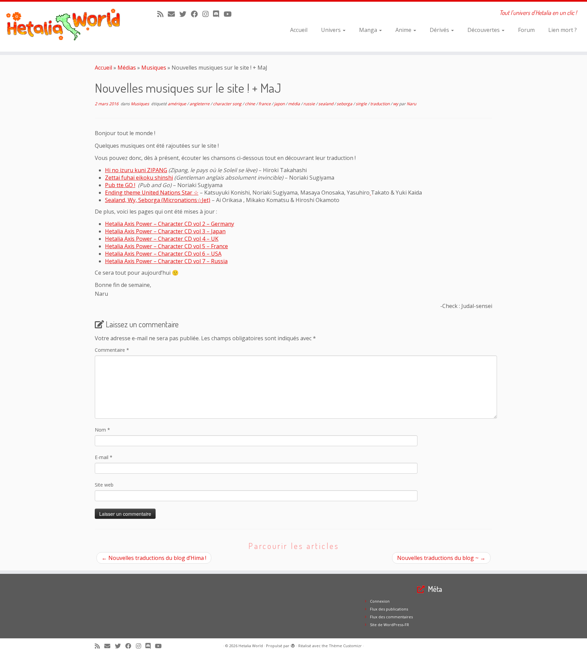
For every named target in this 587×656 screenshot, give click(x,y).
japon (280, 104)
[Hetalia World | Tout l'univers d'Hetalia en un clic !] (68, 26)
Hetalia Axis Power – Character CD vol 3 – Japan (165, 231)
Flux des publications (389, 609)
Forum (526, 30)
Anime (404, 30)
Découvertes (484, 30)
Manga (368, 30)
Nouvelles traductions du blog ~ (441, 558)
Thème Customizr (345, 645)
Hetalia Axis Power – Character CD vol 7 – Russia (166, 261)
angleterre (200, 104)
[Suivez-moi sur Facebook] (196, 14)
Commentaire (112, 350)
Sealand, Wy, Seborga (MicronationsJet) (157, 200)
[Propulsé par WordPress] (292, 644)
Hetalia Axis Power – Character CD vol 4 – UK (161, 238)
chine (250, 104)
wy (396, 104)
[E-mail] (173, 14)
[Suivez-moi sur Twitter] (185, 14)
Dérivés (440, 30)
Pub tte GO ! (120, 185)
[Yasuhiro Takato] (370, 192)
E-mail (103, 457)
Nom (102, 429)
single (362, 104)
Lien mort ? (562, 30)
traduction (380, 104)
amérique (177, 104)
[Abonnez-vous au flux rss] (162, 14)
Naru (411, 104)
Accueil (298, 30)
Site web (104, 484)
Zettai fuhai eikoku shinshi (139, 177)
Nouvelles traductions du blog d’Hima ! (154, 558)
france (265, 104)
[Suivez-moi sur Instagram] (207, 14)
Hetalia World (250, 645)
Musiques (153, 67)
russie (309, 104)
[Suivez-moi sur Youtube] (230, 14)
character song (228, 104)
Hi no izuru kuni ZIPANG (136, 170)
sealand (326, 104)
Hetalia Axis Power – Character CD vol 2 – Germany (169, 223)
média (294, 104)
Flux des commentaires (391, 616)
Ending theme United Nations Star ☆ (151, 192)
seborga (345, 104)
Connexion (380, 601)
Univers (331, 30)
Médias (127, 67)
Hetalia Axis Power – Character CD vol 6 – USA (163, 253)
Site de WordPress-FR (389, 624)
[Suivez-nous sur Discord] (218, 14)
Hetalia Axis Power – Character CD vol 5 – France (166, 246)
